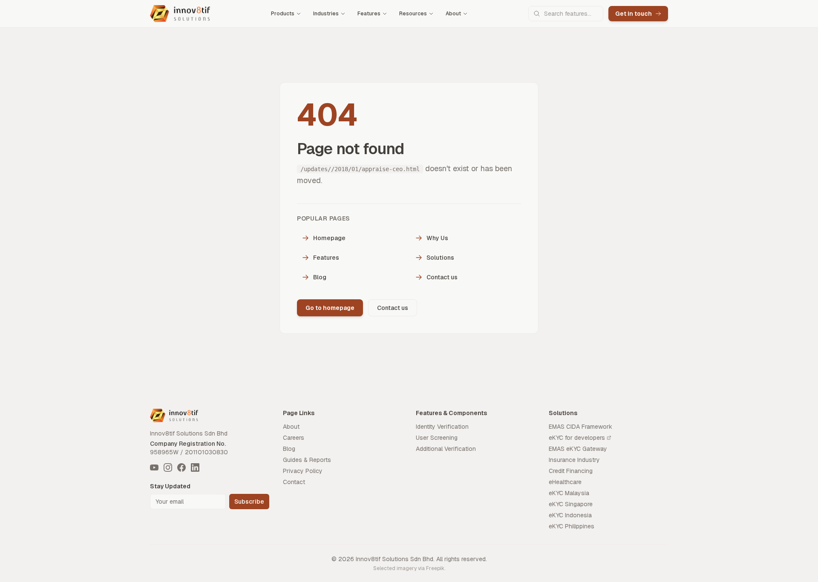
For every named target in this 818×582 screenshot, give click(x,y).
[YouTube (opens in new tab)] (154, 467)
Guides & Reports (307, 460)
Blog (319, 277)
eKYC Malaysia (569, 493)
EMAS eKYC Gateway (578, 449)
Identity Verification (442, 426)
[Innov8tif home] (180, 13)
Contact (294, 482)
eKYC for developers (577, 438)
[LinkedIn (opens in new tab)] (195, 467)
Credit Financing (571, 471)
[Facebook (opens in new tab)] (181, 467)
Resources (413, 13)
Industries (326, 13)
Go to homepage (329, 308)
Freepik (435, 568)
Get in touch (633, 13)
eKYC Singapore (571, 504)
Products (282, 13)
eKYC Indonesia (570, 515)
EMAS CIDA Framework (580, 426)
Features (368, 13)
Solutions (440, 257)
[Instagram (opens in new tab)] (168, 467)
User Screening (437, 438)
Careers (293, 438)
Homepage (329, 238)
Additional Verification (446, 449)
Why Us (437, 238)
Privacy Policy (303, 471)
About (453, 13)
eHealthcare (565, 482)
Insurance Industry (574, 460)
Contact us (442, 277)
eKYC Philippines (571, 526)
